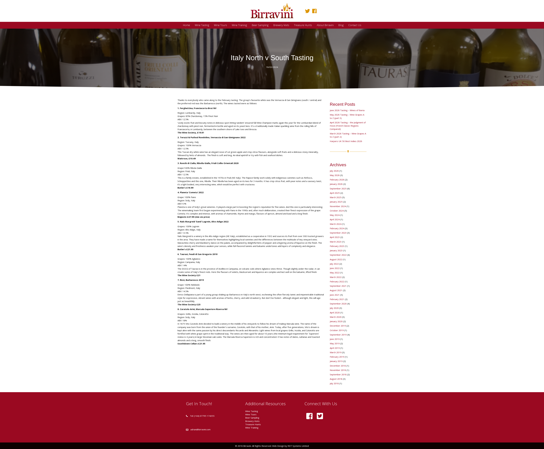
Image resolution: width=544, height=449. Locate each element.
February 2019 (337, 356)
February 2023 (337, 246)
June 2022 (335, 268)
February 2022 (337, 281)
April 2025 (335, 192)
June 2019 (335, 339)
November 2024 (338, 206)
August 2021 (336, 290)
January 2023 (336, 250)
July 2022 (334, 263)
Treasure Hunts (253, 424)
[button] (307, 11)
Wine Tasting (251, 411)
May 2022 (335, 272)
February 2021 (337, 299)
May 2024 (335, 215)
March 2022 (335, 277)
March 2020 (335, 316)
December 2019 (338, 325)
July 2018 (334, 383)
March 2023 (335, 241)
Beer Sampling (252, 417)
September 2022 (338, 254)
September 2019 (338, 334)
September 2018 (338, 374)
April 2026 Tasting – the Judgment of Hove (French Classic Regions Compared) (348, 126)
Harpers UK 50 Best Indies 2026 (346, 141)
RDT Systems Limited (298, 445)
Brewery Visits (252, 421)
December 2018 (338, 365)
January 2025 (336, 201)
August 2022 (336, 259)
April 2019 (335, 348)
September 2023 (338, 232)
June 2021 (335, 294)
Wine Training (251, 427)
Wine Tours (250, 414)
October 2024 (337, 210)
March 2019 (335, 352)
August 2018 (336, 378)
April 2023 (335, 237)
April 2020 (335, 312)
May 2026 (335, 175)
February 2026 (337, 179)
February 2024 (337, 228)
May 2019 (335, 343)
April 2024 (335, 219)
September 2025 (338, 188)
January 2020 (336, 321)
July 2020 (334, 308)
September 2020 (338, 303)
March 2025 (335, 197)
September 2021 (338, 285)
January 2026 (336, 184)
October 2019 (337, 330)
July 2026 (334, 170)
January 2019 (336, 361)
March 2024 (335, 224)
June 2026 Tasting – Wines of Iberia (347, 110)
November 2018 (338, 370)
